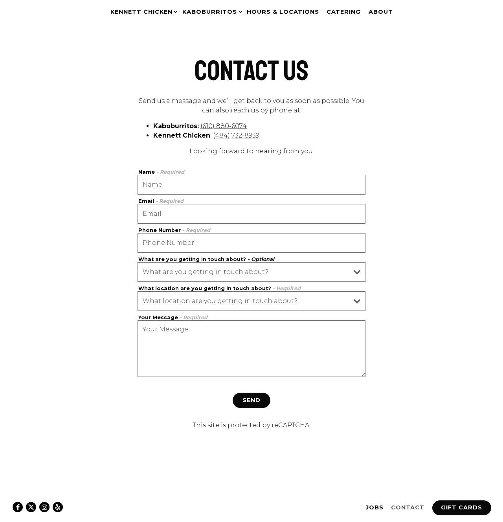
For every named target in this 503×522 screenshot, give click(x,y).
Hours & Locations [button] (283, 11)
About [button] (381, 11)
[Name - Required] (251, 185)
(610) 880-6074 (223, 126)
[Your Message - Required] (251, 348)
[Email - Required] (251, 214)
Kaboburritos (210, 11)
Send (251, 400)
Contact (407, 507)
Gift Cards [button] (461, 507)
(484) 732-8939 (236, 135)
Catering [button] (344, 11)
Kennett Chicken (142, 11)
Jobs (375, 507)
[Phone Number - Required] (251, 243)
